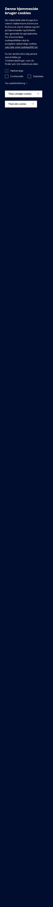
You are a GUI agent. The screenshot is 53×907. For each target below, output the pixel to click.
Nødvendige (16, 71)
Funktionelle (16, 76)
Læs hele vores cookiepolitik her (21, 47)
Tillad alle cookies (17, 104)
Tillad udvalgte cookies (20, 94)
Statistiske (38, 76)
